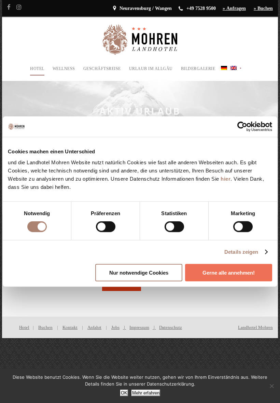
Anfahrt (94, 327)
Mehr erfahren (145, 392)
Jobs (115, 327)
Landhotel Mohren (255, 327)
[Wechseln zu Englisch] (233, 73)
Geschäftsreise (102, 68)
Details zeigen (241, 252)
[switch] (105, 226)
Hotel (37, 68)
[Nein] (271, 386)
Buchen (45, 327)
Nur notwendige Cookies (138, 272)
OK (124, 392)
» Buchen (263, 8)
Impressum (139, 327)
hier (225, 178)
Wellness (64, 68)
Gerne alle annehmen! (228, 272)
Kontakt (70, 327)
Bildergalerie (198, 68)
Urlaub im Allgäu (151, 68)
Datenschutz (170, 327)
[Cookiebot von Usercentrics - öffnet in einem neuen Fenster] (242, 127)
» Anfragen (234, 8)
